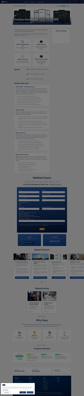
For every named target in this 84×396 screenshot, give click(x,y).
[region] (18, 388)
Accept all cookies (30, 392)
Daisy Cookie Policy (5, 389)
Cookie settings (6, 392)
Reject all (22, 392)
